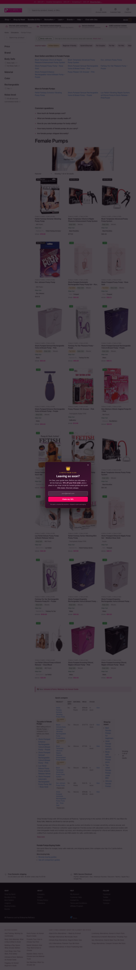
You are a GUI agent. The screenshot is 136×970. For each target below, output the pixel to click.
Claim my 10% (68, 499)
